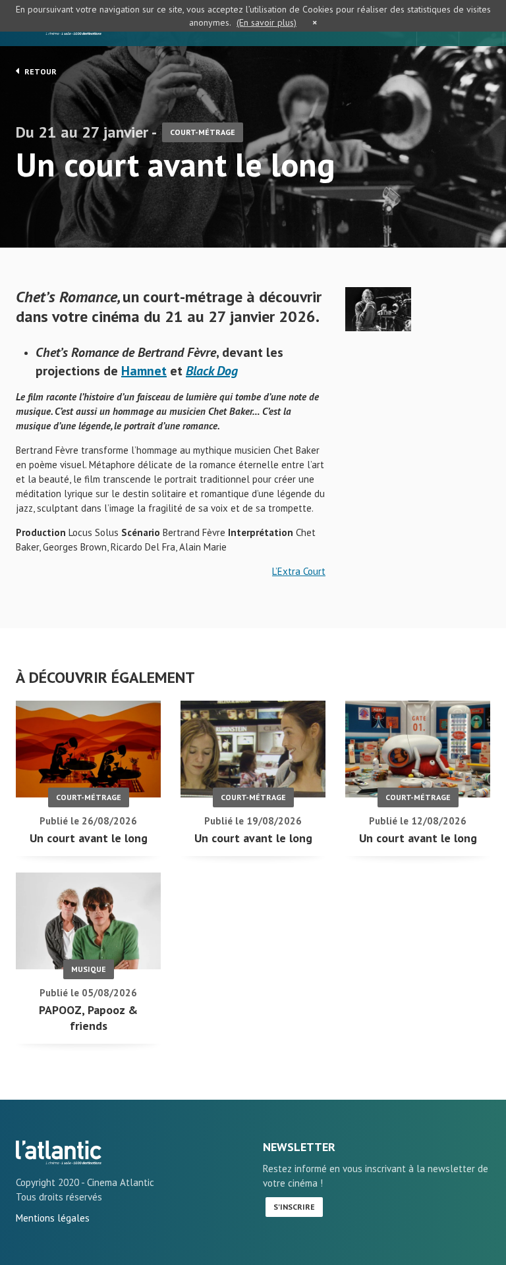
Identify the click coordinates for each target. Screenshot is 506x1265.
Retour (39, 71)
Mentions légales (53, 1218)
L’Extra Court (298, 571)
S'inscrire (294, 1207)
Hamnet (144, 370)
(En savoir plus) (266, 22)
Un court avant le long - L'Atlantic (58, 1152)
